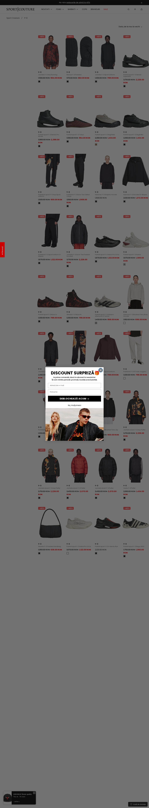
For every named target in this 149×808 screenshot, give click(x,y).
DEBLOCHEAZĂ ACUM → (74, 398)
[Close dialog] (101, 370)
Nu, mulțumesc (74, 405)
